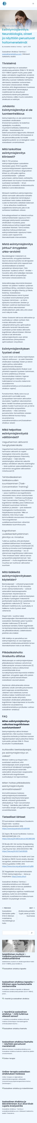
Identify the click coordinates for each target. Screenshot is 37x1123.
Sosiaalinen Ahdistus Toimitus (13, 47)
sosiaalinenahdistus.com (12, 54)
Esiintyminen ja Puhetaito (10, 26)
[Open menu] (33, 3)
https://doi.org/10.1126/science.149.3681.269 (18, 839)
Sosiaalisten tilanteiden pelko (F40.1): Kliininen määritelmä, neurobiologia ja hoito (8, 915)
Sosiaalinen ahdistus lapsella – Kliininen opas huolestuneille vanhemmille (18, 984)
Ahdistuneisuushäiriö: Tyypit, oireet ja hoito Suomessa (26, 912)
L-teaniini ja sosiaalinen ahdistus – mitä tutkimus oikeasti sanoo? (15, 1014)
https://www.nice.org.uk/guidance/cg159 (17, 866)
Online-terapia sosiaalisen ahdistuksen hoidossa (16, 1073)
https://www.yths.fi (19, 876)
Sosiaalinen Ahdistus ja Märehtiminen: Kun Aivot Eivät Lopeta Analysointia (17, 1104)
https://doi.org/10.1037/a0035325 (14, 851)
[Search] (31, 933)
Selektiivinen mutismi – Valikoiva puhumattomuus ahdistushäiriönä (16, 956)
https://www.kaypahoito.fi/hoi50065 (16, 829)
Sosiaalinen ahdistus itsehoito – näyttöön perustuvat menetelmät (17, 1044)
